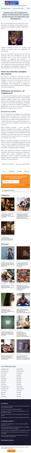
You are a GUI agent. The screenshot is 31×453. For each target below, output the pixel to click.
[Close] (27, 221)
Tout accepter (11, 450)
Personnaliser (20, 450)
